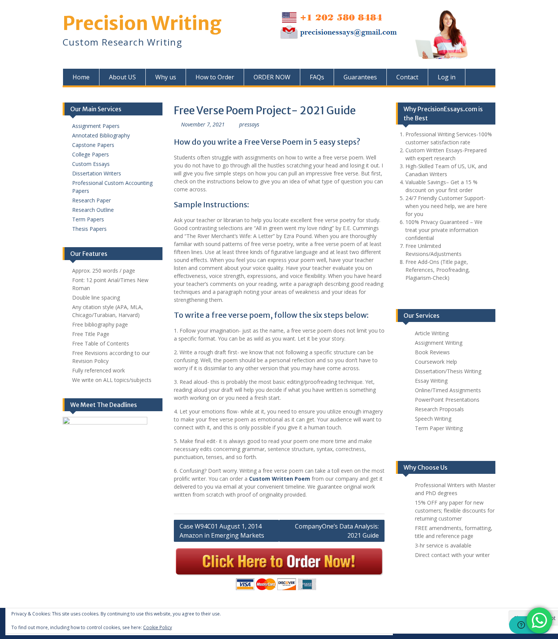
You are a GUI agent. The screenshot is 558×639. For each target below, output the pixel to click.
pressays (249, 124)
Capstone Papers (93, 144)
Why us (165, 77)
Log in (447, 77)
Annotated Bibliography (101, 135)
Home (81, 77)
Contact (407, 77)
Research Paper (91, 200)
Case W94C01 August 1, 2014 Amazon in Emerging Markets (222, 531)
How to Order (214, 77)
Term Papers (88, 219)
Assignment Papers (96, 125)
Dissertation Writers (96, 173)
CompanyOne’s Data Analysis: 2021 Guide (337, 531)
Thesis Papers (89, 228)
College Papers (90, 154)
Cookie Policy (157, 627)
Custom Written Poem (279, 478)
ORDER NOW (272, 77)
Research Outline (93, 209)
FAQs (317, 77)
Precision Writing (142, 23)
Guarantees (360, 77)
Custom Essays (91, 163)
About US (122, 77)
